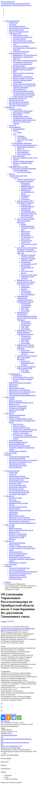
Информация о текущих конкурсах (25, 55)
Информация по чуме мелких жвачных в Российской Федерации (25, 332)
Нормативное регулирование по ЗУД (29, 263)
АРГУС (15, 131)
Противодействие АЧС (29, 213)
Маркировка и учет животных (19, 390)
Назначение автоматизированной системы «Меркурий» (24, 169)
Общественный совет (16, 30)
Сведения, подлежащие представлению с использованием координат (25, 48)
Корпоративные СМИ (16, 410)
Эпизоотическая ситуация (18, 176)
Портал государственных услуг (11, 746)
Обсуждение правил (24, 172)
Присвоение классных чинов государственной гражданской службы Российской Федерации (24, 93)
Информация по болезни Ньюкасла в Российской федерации (25, 346)
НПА (15, 71)
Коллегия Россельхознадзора (19, 32)
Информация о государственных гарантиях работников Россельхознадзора (24, 87)
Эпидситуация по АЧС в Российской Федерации (25, 202)
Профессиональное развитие (23, 69)
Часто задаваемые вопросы (18, 442)
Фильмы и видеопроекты (17, 408)
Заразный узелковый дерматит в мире (28, 259)
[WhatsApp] (19, 717)
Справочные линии (15, 440)
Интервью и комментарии (18, 406)
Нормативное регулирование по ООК (27, 267)
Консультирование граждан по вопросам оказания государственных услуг (23, 461)
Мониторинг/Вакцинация (25, 232)
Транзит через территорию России (25, 429)
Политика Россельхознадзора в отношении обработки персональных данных (22, 447)
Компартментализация (17, 388)
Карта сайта (16, 748)
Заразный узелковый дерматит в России (28, 256)
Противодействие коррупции (19, 104)
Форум (19, 132)
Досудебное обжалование (18, 105)
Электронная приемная (21, 51)
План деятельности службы (22, 41)
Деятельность (9, 107)
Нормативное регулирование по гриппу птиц (27, 237)
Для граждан (9, 413)
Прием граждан (14, 417)
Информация (25, 287)
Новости (24, 289)
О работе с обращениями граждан (20, 419)
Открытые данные (19, 39)
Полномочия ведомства (17, 26)
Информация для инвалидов (23, 77)
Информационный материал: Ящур (27, 187)
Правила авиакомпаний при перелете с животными (22, 432)
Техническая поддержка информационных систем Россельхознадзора (18, 465)
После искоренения (28, 294)
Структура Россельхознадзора (19, 456)
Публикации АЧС (27, 215)
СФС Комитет (22, 138)
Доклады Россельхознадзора (22, 37)
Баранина (13, 714)
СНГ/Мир (24, 197)
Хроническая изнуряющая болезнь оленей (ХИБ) (26, 367)
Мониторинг (13, 386)
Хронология (25, 199)
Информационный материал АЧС (27, 207)
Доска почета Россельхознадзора (24, 84)
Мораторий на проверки (21, 113)
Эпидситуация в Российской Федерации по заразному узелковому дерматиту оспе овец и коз (27, 250)
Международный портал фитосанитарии (15, 742)
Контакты (12, 411)
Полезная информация (17, 444)
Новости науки (14, 404)
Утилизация (5, 714)
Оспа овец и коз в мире (29, 275)
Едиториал (21, 136)
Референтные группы (20, 35)
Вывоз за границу (19, 426)
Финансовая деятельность (18, 98)
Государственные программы (19, 28)
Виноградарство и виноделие (19, 393)
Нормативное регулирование (26, 292)
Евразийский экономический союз (25, 145)
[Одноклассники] (8, 717)
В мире (23, 224)
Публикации (25, 195)
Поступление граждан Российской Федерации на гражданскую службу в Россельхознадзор (25, 62)
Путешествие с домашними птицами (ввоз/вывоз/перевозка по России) (25, 436)
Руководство (13, 23)
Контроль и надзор (15, 109)
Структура (12, 24)
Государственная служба (17, 53)
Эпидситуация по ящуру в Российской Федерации (26, 180)
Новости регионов (15, 401)
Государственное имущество (19, 102)
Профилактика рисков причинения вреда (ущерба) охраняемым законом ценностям (24, 118)
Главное (11, 399)
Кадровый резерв (19, 66)
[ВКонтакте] (3, 717)
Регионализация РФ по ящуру (23, 377)
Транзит (16, 159)
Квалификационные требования (24, 68)
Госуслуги (12, 125)
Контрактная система (16, 100)
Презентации (17, 375)
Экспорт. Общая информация (23, 161)
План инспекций (19, 156)
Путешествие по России (21, 428)
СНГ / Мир (25, 309)
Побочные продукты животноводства (22, 392)
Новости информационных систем (21, 402)
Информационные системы (18, 167)
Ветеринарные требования (22, 143)
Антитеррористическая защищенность (22, 395)
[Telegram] (13, 717)
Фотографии (25, 311)
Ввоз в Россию (18, 424)
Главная (7, 582)
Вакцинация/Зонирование (25, 184)
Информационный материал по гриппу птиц (28, 228)
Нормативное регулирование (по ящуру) (27, 192)
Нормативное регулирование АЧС (28, 211)
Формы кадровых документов (23, 78)
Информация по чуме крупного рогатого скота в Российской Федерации (26, 282)
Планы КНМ (17, 114)
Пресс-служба (9, 397)
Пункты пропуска (23, 150)
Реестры (12, 174)
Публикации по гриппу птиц (26, 241)
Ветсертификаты (19, 129)
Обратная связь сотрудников (23, 96)
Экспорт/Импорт (15, 127)
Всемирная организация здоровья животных (16, 739)
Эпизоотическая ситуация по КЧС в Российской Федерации (27, 357)
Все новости (5, 721)
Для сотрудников (11, 453)
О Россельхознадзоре (12, 21)
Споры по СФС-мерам (25, 140)
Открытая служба (15, 33)
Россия (15, 177)
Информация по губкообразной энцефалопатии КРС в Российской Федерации (25, 299)
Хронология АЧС (27, 217)
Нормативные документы (26, 147)
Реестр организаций (24, 154)
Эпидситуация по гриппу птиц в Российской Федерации (26, 220)
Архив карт (25, 285)
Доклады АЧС (26, 204)
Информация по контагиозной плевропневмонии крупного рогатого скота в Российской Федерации (27, 316)
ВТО (14, 134)
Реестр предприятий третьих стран (25, 158)
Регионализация (14, 374)
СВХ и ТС (20, 149)
